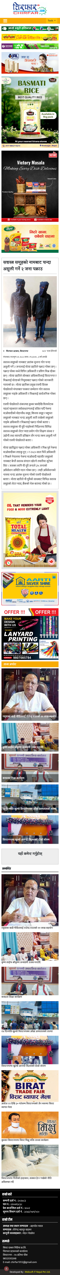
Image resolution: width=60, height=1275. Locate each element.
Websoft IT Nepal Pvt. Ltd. (37, 1272)
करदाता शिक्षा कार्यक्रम (13, 778)
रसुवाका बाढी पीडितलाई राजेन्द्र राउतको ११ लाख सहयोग (29, 716)
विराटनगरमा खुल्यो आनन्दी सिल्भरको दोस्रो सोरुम (26, 840)
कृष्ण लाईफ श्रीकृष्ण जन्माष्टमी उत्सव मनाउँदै (23, 747)
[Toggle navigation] (5, 21)
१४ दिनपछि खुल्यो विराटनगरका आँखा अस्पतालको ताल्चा (30, 809)
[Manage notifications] (6, 1268)
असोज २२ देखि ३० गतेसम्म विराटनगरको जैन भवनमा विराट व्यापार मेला (27, 1105)
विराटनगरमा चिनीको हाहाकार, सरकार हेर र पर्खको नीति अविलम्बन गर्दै (26, 1180)
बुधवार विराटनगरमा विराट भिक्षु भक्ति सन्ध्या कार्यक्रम (24, 1140)
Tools (51, 21)
